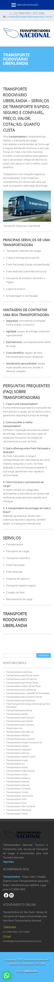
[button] (14, 6)
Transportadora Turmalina (18, 788)
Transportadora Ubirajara (18, 778)
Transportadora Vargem (17, 745)
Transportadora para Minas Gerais (22, 682)
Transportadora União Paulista (20, 770)
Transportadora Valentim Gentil (20, 756)
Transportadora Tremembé (18, 810)
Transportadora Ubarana (17, 785)
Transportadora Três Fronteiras (20, 806)
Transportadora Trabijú (17, 813)
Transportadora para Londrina (20, 738)
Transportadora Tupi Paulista (19, 795)
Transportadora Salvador (18, 735)
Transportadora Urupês (17, 760)
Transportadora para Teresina (20, 724)
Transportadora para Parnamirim (21, 679)
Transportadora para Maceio (19, 721)
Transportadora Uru (15, 763)
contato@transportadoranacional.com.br (29, 16)
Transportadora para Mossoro (20, 717)
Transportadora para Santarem (20, 700)
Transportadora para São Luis (20, 731)
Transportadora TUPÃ (16, 799)
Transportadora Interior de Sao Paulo (23, 686)
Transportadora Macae (17, 714)
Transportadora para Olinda (19, 710)
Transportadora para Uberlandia (21, 689)
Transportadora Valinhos (17, 753)
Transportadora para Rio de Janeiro (22, 675)
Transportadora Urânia (16, 767)
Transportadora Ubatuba (17, 781)
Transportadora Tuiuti (16, 802)
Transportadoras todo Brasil (19, 671)
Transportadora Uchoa (16, 774)
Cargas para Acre (14, 728)
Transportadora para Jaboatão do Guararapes (28, 693)
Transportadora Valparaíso (18, 749)
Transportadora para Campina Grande (24, 696)
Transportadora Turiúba (17, 792)
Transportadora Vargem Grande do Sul (24, 742)
